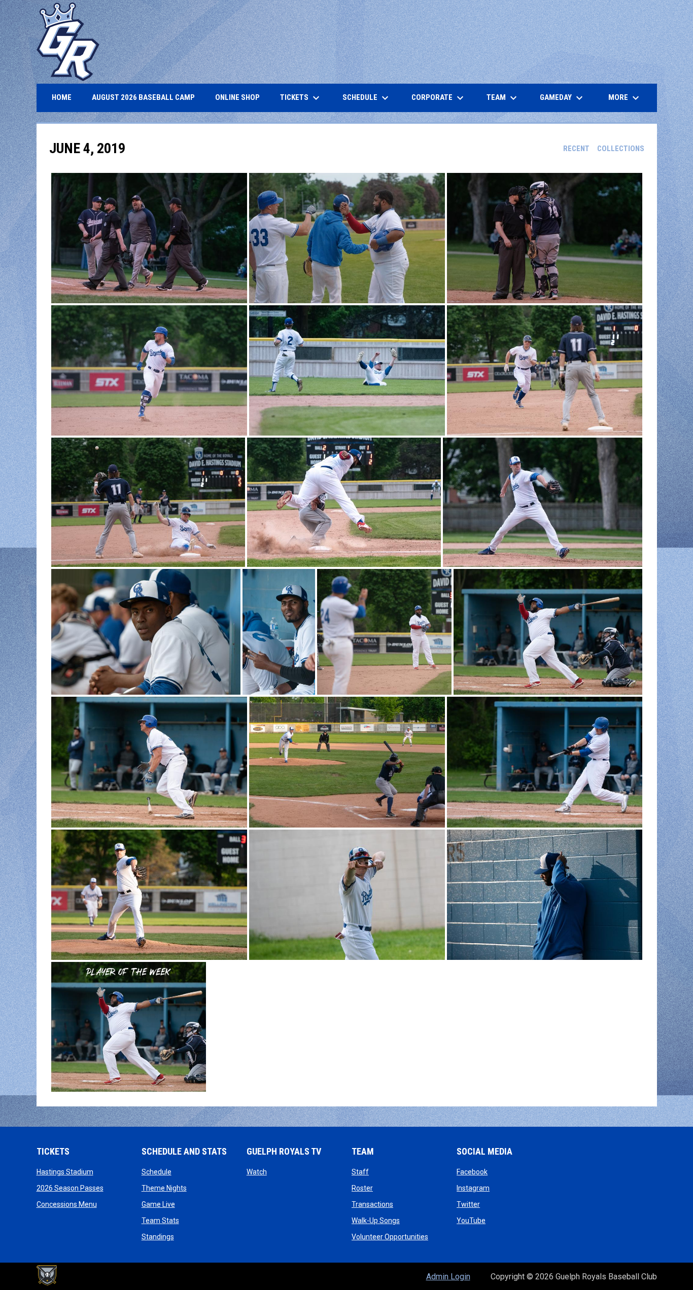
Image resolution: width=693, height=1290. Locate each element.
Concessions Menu (67, 1204)
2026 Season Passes (70, 1188)
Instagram (473, 1188)
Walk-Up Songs (376, 1220)
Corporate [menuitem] (438, 98)
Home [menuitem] (62, 97)
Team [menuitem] (503, 98)
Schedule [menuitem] (366, 98)
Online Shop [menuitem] (241, 97)
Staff (360, 1172)
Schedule (156, 1172)
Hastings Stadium (65, 1172)
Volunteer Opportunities (390, 1237)
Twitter (468, 1204)
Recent (576, 148)
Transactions (372, 1204)
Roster (362, 1188)
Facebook (472, 1172)
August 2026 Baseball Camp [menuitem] (147, 97)
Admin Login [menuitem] (448, 1276)
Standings (158, 1237)
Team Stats (160, 1220)
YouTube (471, 1220)
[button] (149, 238)
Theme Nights (164, 1188)
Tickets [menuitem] (301, 98)
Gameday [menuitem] (562, 98)
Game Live (158, 1204)
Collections (620, 148)
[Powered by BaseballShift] (47, 1275)
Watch (257, 1172)
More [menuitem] (625, 98)
